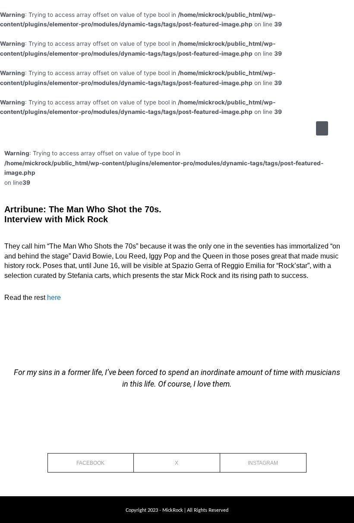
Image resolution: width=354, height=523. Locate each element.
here (54, 297)
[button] (322, 128)
